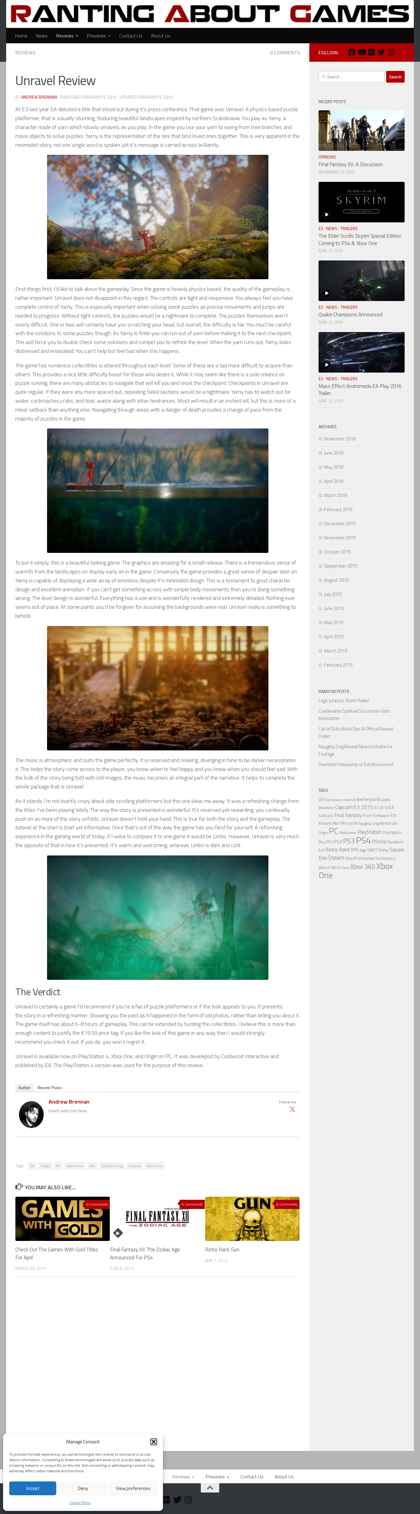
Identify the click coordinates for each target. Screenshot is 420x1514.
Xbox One (154, 1166)
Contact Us (130, 35)
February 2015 (338, 664)
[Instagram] (391, 52)
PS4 (92, 1166)
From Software (376, 815)
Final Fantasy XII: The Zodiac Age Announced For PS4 (145, 1254)
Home (21, 35)
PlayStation (369, 832)
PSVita (379, 841)
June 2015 (333, 608)
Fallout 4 (326, 816)
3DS (322, 800)
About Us (160, 35)
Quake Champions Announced (350, 315)
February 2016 (338, 509)
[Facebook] (351, 52)
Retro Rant (337, 849)
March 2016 (335, 495)
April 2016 (333, 481)
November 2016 (339, 438)
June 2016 (333, 452)
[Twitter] (292, 1109)
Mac (335, 823)
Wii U (335, 867)
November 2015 (339, 537)
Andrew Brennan (39, 97)
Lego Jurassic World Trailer (344, 700)
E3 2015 (363, 807)
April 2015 (333, 636)
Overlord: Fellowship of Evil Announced (356, 764)
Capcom (344, 807)
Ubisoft (351, 858)
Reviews (65, 35)
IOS (393, 815)
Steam (336, 857)
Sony (383, 849)
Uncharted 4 (386, 858)
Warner (324, 867)
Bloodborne (326, 807)
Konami (325, 823)
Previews (96, 35)
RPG (355, 849)
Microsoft (349, 823)
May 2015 (333, 622)
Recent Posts (50, 1088)
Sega (363, 850)
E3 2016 (381, 808)
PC (58, 1166)
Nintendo (388, 823)
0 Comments (285, 52)
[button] (154, 1442)
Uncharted (366, 858)
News (42, 35)
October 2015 (337, 551)
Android (349, 800)
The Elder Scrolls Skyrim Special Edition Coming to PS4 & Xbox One (360, 239)
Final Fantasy (348, 815)
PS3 (349, 840)
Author (24, 1088)
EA (32, 1166)
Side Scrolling (112, 1166)
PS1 (329, 842)
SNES (372, 850)
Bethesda (366, 799)
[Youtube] (361, 52)
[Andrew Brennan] (31, 1126)
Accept (33, 1488)
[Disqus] (157, 1366)
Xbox (345, 867)
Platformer (74, 1166)
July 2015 (333, 594)
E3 (321, 228)
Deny (83, 1488)
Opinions (327, 157)
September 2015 (340, 565)
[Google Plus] (371, 52)
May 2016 (333, 467)
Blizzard (383, 800)
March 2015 (335, 650)
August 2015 (336, 580)
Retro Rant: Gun (222, 1250)
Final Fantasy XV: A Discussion (351, 164)
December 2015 (339, 523)
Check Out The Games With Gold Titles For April (56, 1254)
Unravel (135, 1166)
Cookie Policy (80, 1502)
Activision (335, 800)
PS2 (338, 841)
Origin (45, 1166)
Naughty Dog (369, 823)
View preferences (133, 1488)
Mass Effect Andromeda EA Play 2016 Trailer (360, 389)
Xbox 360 (362, 866)
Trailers (349, 228)
